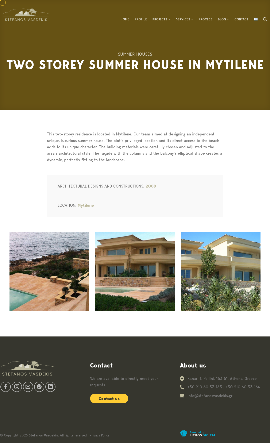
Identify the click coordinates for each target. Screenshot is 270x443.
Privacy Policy (99, 435)
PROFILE (141, 19)
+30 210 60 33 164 (243, 387)
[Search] (265, 19)
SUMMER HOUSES (135, 54)
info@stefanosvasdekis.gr (210, 395)
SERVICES (183, 19)
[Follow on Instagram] (17, 387)
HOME (125, 19)
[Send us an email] (28, 387)
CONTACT (241, 19)
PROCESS (205, 19)
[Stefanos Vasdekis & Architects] (26, 15)
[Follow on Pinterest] (39, 387)
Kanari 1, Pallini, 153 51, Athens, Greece (222, 378)
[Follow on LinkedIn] (50, 387)
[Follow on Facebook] (5, 387)
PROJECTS (160, 19)
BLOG (222, 19)
